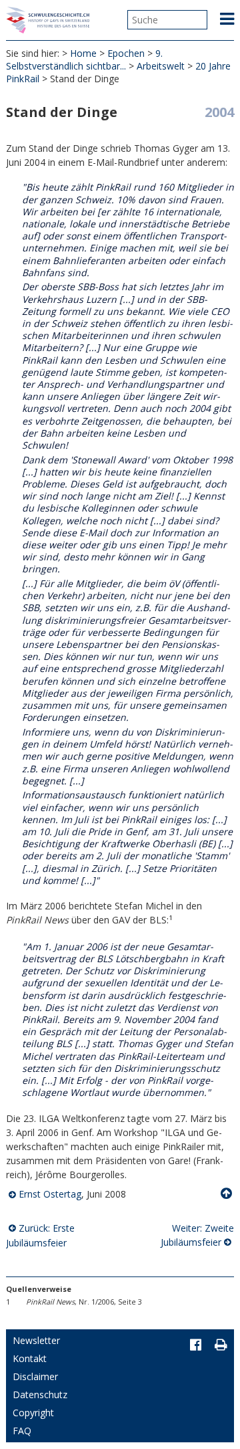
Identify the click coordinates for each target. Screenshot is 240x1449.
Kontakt (30, 1358)
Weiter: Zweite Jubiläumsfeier (197, 1235)
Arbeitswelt (161, 66)
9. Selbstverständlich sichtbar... (84, 59)
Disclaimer (35, 1376)
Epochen (126, 53)
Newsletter (36, 1340)
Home (83, 53)
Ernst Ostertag (50, 1194)
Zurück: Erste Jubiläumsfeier (40, 1235)
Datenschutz (40, 1394)
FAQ (22, 1430)
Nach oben (227, 1193)
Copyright (33, 1412)
